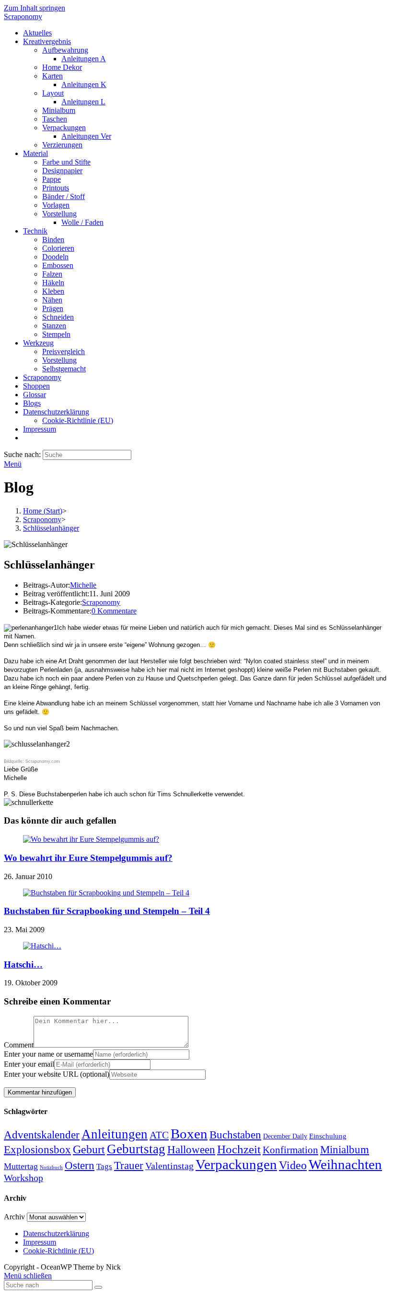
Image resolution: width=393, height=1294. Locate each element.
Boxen (189, 1133)
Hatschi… (23, 964)
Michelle (83, 585)
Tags (104, 1166)
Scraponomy (23, 16)
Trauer (128, 1165)
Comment (19, 1045)
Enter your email (29, 1064)
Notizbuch (51, 1167)
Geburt (89, 1149)
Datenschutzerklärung (56, 1233)
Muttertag (21, 1166)
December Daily (285, 1136)
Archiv (14, 1217)
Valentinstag (169, 1165)
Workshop (23, 1177)
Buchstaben (235, 1135)
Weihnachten (345, 1164)
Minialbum (344, 1150)
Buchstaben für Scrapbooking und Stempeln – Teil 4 (107, 911)
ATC (159, 1135)
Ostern (79, 1165)
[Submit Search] (98, 1287)
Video (293, 1165)
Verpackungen (236, 1164)
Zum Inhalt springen (34, 8)
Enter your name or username (48, 1054)
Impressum (39, 1242)
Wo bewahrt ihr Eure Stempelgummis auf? (88, 858)
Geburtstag (136, 1149)
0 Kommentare (114, 611)
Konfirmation (290, 1150)
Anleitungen (114, 1134)
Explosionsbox (37, 1149)
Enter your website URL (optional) (56, 1074)
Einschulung (328, 1136)
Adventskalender (42, 1135)
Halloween (191, 1150)
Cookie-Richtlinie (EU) (58, 1251)
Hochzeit (239, 1149)
